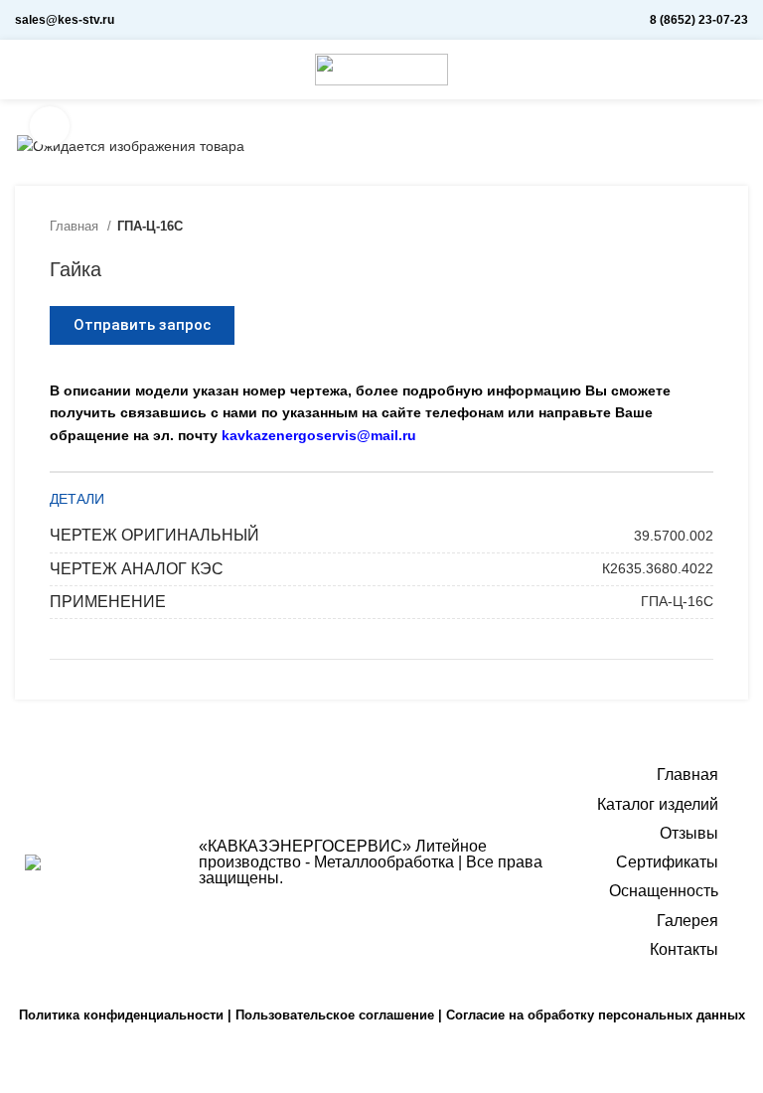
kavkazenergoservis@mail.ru (319, 435)
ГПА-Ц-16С (150, 226)
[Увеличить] (50, 126)
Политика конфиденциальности (121, 1015)
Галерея (687, 920)
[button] (142, 325)
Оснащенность (663, 890)
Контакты (684, 949)
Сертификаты (667, 862)
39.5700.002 (673, 536)
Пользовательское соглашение (334, 1015)
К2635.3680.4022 (657, 568)
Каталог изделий (657, 804)
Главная (76, 226)
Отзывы (689, 833)
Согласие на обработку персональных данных (595, 1015)
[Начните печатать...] (740, 69)
